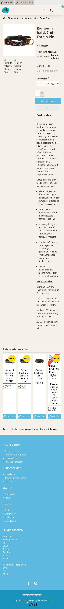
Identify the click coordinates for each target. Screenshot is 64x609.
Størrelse (42, 78)
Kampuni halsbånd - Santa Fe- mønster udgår (24, 376)
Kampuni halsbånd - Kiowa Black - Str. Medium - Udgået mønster (54, 394)
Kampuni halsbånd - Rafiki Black (39, 374)
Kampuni (52, 51)
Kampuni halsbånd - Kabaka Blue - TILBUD (9, 376)
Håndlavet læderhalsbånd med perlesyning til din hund (34, 429)
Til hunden (13, 18)
